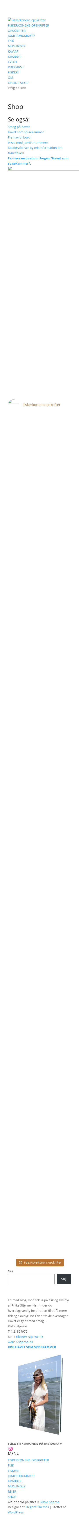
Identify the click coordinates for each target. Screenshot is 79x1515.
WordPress (16, 1512)
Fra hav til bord (19, 137)
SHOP (12, 1497)
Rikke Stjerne (49, 1502)
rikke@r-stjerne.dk (29, 1337)
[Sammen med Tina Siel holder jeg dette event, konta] (39, 682)
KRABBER (15, 57)
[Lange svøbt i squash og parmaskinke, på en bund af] (39, 562)
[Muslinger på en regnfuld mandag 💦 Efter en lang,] (39, 601)
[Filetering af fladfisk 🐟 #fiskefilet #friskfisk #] (39, 1105)
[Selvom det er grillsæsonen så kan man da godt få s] (39, 912)
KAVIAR (13, 51)
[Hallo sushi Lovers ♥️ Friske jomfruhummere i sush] (39, 436)
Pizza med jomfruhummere (28, 143)
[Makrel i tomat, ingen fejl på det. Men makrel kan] (39, 467)
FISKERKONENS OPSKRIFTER (28, 25)
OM (10, 77)
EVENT (12, 62)
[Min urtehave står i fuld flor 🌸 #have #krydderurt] (39, 1247)
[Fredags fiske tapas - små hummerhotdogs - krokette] (39, 1126)
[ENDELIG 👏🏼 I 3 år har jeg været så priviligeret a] (39, 1018)
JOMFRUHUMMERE (21, 36)
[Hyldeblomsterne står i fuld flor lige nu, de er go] (39, 1170)
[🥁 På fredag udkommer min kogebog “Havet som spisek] (39, 1080)
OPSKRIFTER (17, 30)
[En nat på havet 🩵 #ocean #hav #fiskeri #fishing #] (39, 886)
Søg (10, 1271)
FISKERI (13, 72)
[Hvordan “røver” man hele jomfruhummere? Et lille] (39, 953)
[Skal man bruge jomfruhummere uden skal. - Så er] (39, 516)
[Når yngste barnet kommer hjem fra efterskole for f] (39, 762)
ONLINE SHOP (18, 83)
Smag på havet (19, 127)
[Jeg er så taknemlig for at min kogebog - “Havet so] (39, 801)
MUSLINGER (16, 46)
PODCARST (16, 67)
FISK (11, 41)
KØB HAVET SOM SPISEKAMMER (32, 1347)
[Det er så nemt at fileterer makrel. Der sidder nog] (39, 1219)
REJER (12, 1491)
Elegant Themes (37, 1507)
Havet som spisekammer (26, 132)
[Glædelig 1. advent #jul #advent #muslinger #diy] (39, 421)
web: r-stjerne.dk (20, 1342)
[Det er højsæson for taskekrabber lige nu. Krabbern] (39, 850)
